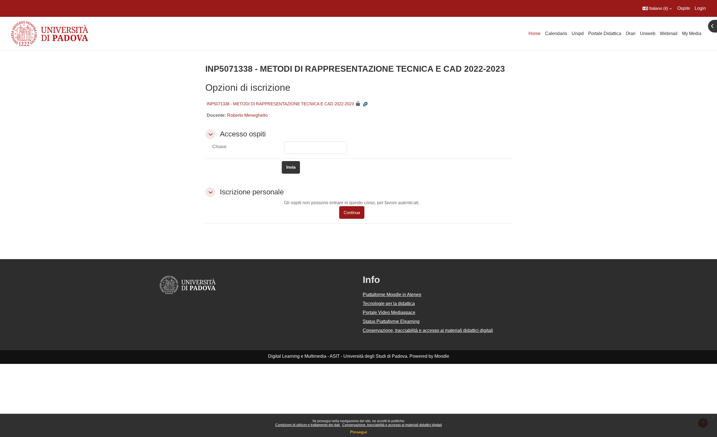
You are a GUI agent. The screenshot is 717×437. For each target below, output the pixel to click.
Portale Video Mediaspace (389, 312)
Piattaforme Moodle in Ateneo (392, 294)
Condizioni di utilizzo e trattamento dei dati (308, 425)
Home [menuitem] (535, 33)
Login (700, 8)
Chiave (219, 146)
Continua (352, 212)
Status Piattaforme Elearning (391, 321)
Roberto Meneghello (247, 115)
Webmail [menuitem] (669, 33)
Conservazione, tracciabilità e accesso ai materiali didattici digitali (392, 425)
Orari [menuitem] (630, 33)
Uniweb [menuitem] (647, 33)
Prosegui (358, 432)
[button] (657, 8)
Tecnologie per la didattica (389, 303)
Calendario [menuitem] (556, 33)
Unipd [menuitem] (578, 33)
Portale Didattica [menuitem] (604, 33)
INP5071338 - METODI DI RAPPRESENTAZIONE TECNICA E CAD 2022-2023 (280, 103)
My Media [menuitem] (691, 33)
